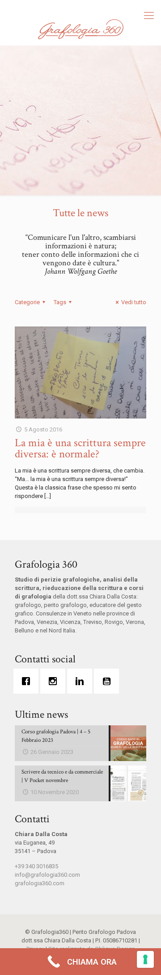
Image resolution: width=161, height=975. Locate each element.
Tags (60, 302)
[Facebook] (28, 681)
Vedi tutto (133, 302)
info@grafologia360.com (47, 874)
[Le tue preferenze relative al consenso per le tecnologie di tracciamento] (145, 959)
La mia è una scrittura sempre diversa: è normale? (80, 448)
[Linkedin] (81, 681)
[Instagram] (55, 681)
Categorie (27, 302)
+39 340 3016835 (36, 866)
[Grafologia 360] (80, 29)
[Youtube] (108, 681)
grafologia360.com (39, 883)
